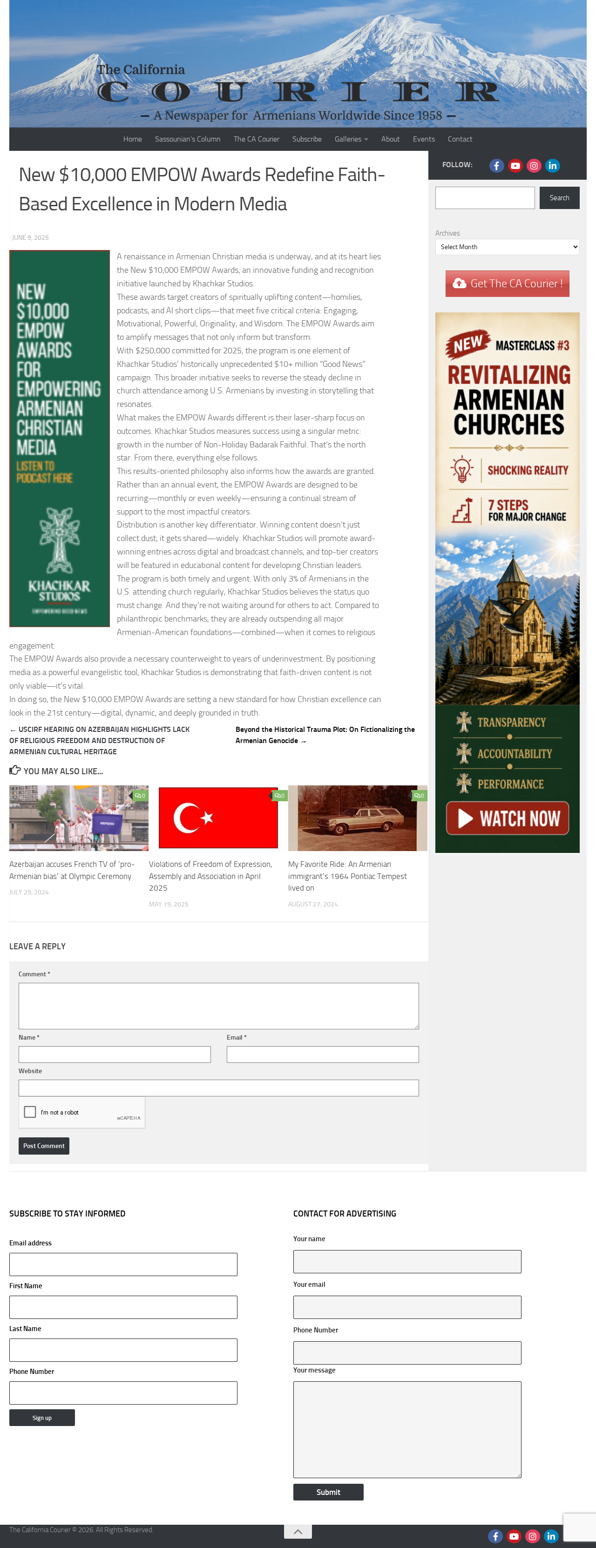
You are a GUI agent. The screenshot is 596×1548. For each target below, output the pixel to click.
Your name (309, 1239)
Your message (314, 1370)
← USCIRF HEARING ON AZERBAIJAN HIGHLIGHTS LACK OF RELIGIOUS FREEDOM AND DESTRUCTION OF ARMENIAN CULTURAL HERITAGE (99, 740)
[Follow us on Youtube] (515, 166)
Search (559, 198)
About (390, 139)
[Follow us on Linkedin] (552, 166)
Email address (30, 1243)
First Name (25, 1286)
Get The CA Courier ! (517, 283)
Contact (460, 139)
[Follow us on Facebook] (496, 166)
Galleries (348, 139)
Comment (34, 974)
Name (29, 1037)
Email (237, 1037)
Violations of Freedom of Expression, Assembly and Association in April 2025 (210, 875)
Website (30, 1071)
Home (132, 139)
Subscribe (307, 139)
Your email (309, 1284)
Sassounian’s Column (188, 139)
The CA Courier (256, 139)
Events (424, 139)
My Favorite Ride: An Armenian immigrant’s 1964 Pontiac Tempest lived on (347, 875)
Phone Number (31, 1371)
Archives (447, 233)
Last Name (25, 1329)
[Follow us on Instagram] (534, 166)
